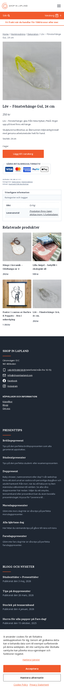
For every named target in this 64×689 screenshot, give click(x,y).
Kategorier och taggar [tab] (16, 197)
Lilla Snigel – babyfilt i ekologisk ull (45, 267)
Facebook (12, 380)
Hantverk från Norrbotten (19, 184)
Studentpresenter (14, 458)
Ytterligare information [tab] (17, 192)
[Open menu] (58, 6)
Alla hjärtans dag (13, 523)
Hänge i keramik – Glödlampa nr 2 (13, 267)
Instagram (13, 386)
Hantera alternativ (32, 677)
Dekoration (16, 182)
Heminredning (27, 182)
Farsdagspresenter (15, 536)
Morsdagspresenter (15, 506)
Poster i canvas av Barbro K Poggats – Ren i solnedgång (17, 316)
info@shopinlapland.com (20, 375)
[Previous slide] (5, 71)
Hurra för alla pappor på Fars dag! (24, 619)
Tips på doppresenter (17, 591)
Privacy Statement (39, 684)
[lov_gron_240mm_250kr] (32, 71)
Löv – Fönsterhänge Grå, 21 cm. (46, 314)
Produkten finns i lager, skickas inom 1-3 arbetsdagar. (44, 213)
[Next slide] (58, 71)
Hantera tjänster (31, 659)
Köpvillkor (7, 401)
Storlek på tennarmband (18, 605)
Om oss (6, 408)
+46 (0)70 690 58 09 (17, 369)
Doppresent (10, 472)
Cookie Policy (21, 684)
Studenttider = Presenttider (21, 577)
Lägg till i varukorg (23, 153)
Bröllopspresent (13, 441)
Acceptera (32, 668)
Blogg (5, 405)
